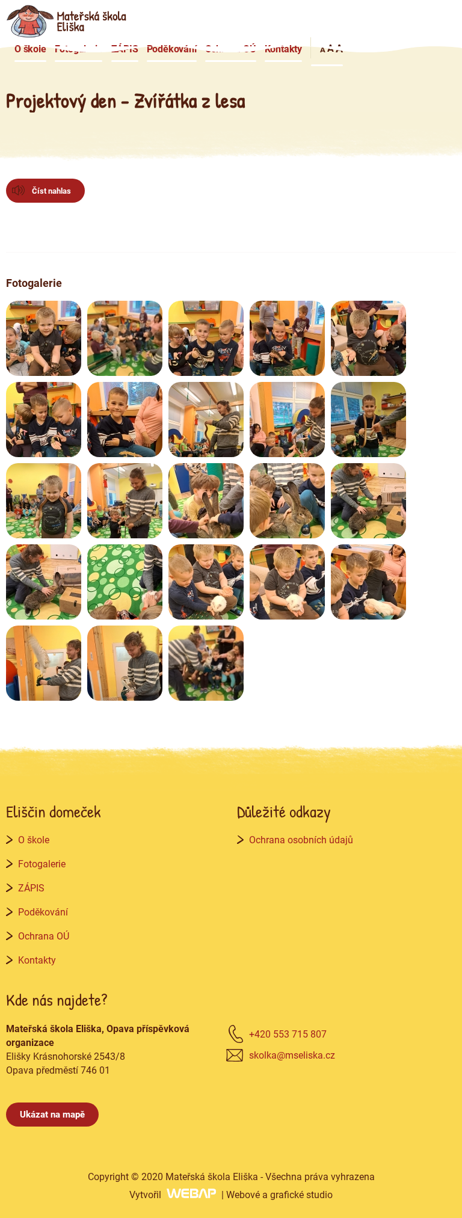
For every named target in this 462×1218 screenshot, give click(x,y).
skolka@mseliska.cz (292, 1054)
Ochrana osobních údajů (301, 839)
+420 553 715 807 (288, 1033)
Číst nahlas (51, 190)
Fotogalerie (79, 48)
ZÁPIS (124, 48)
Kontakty (283, 48)
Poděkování (172, 48)
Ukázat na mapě (52, 1114)
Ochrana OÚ (230, 48)
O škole (30, 48)
